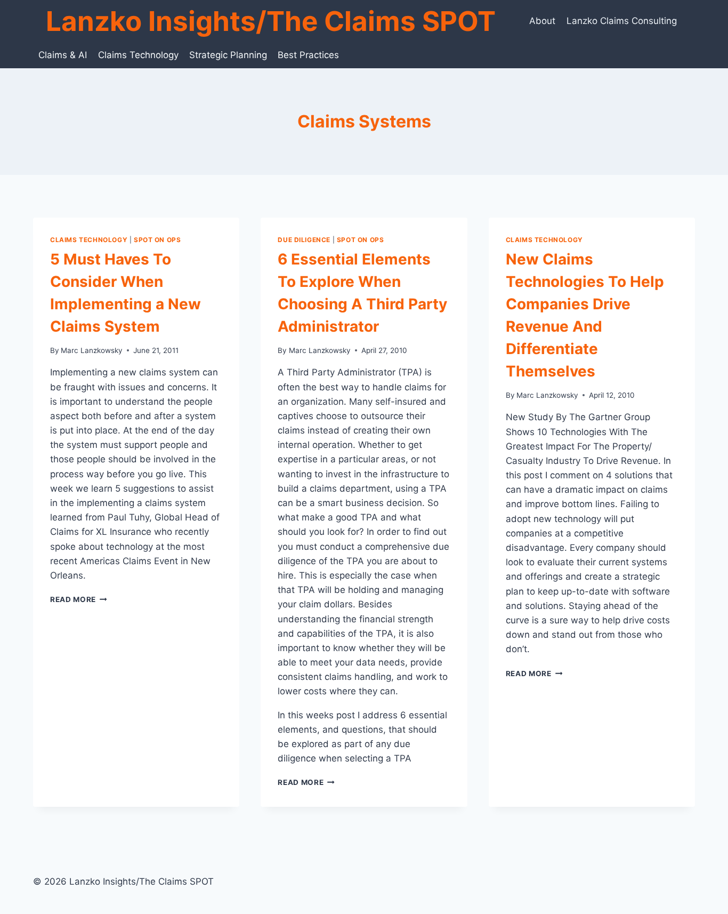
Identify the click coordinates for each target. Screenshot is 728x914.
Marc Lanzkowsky (92, 350)
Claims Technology (138, 55)
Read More (78, 599)
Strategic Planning (228, 55)
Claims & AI (62, 55)
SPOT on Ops (157, 240)
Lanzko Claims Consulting (622, 20)
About (542, 20)
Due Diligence (304, 240)
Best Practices (308, 55)
